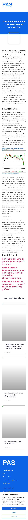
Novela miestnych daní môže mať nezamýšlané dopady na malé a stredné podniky (14, 346)
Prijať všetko (14, 508)
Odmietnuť (14, 516)
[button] (24, 5)
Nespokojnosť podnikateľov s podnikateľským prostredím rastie (13, 395)
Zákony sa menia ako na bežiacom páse (12, 442)
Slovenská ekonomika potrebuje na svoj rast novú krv (13, 261)
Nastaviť (14, 512)
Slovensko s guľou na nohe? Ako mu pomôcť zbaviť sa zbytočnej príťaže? (13, 285)
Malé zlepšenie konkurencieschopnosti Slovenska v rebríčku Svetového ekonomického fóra (13, 272)
